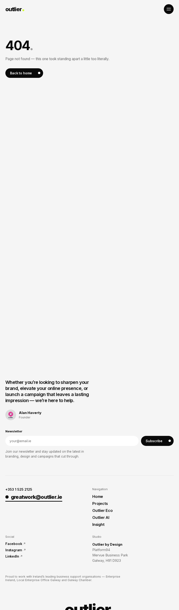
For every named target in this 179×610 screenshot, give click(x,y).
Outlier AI (100, 517)
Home (97, 496)
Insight (98, 524)
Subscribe (154, 441)
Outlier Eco (102, 510)
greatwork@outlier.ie (36, 497)
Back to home (21, 73)
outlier (13, 9)
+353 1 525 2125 (18, 489)
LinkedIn (12, 556)
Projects (100, 503)
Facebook (13, 544)
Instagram (13, 550)
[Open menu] (169, 9)
